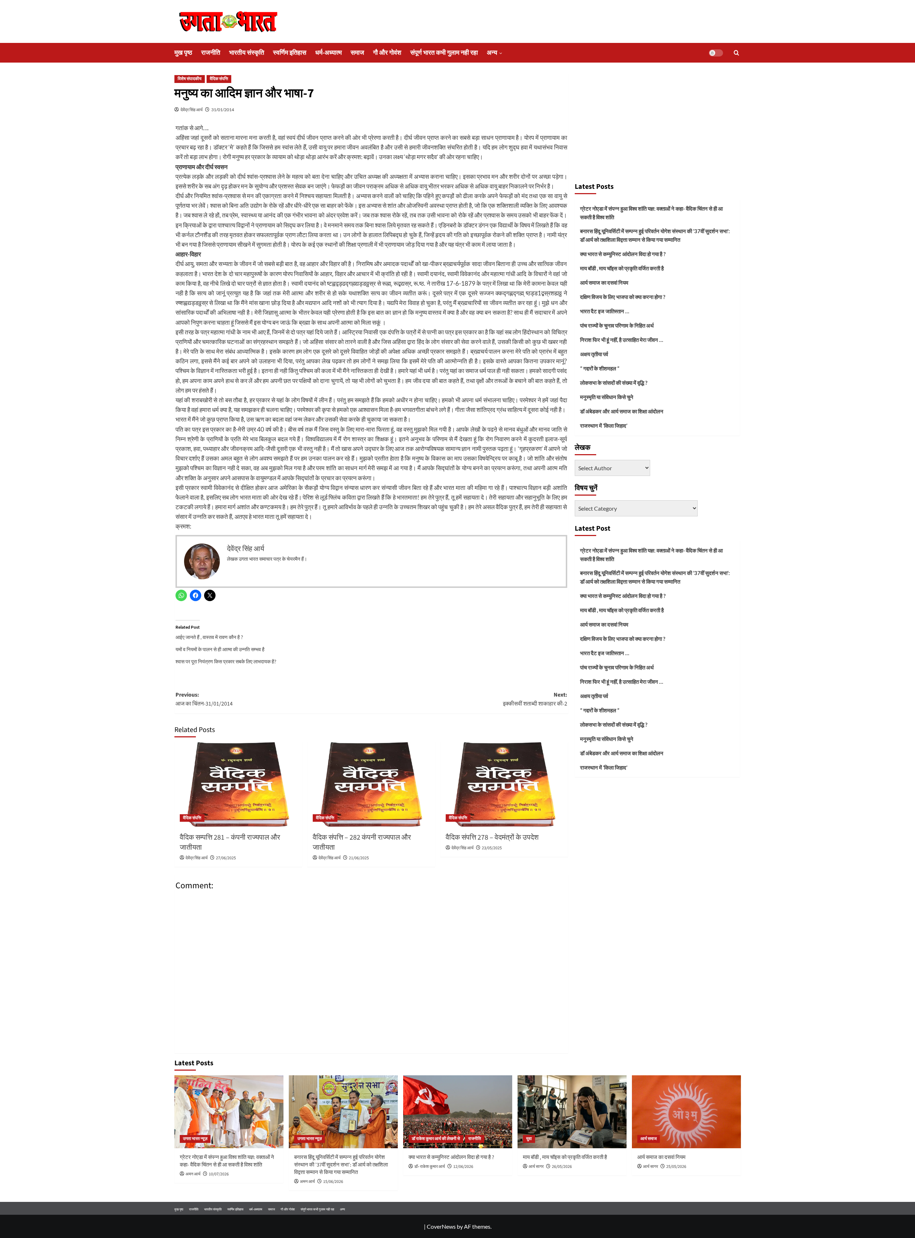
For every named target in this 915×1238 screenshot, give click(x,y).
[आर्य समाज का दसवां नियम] (686, 1111)
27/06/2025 (226, 858)
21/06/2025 (359, 858)
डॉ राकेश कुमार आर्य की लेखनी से (436, 1139)
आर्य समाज (648, 1139)
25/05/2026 (676, 1167)
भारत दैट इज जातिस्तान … (604, 311)
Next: (535, 699)
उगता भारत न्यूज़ (195, 1139)
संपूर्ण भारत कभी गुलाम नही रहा (444, 52)
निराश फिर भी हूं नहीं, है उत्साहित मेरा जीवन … (621, 339)
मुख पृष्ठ (183, 52)
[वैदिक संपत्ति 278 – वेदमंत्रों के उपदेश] (504, 784)
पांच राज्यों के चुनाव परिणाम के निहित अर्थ (617, 325)
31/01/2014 (222, 109)
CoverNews (441, 1226)
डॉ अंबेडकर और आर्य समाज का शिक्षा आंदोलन (621, 411)
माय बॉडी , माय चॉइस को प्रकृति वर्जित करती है (622, 268)
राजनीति (210, 52)
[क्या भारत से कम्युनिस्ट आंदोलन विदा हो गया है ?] (457, 1111)
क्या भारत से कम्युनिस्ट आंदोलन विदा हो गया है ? (623, 254)
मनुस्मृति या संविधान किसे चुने (606, 397)
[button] (736, 53)
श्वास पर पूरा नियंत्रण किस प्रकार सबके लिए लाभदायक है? (225, 661)
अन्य (492, 52)
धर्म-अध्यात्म (328, 52)
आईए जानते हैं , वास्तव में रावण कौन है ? (209, 637)
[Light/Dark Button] (716, 53)
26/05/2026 (562, 1167)
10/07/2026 (219, 1174)
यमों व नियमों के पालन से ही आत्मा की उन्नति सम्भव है (219, 649)
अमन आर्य (193, 1174)
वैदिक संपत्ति (219, 79)
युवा (529, 1139)
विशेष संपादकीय (190, 79)
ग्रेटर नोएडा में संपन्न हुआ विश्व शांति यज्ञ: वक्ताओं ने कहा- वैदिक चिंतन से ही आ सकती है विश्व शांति (651, 212)
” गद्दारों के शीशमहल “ (599, 368)
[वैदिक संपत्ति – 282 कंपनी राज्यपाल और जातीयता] (371, 784)
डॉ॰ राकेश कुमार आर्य (429, 1167)
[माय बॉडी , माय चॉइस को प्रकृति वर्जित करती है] (572, 1111)
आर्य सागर (536, 1167)
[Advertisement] (657, 124)
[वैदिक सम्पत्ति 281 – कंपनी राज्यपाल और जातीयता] (238, 784)
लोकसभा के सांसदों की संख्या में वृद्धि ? (613, 382)
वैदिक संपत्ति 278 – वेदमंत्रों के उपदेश (492, 837)
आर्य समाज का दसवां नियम (604, 282)
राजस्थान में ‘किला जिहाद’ (603, 425)
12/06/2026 (463, 1167)
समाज (357, 52)
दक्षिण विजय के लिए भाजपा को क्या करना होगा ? (622, 297)
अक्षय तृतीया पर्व (594, 354)
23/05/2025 (492, 848)
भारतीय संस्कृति (246, 52)
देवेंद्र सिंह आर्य (191, 109)
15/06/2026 (333, 1182)
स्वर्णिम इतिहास (289, 52)
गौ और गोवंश (387, 52)
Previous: (204, 699)
